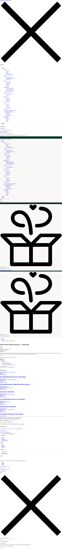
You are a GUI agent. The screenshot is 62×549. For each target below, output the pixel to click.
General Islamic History (9, 93)
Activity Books (8, 107)
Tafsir (7, 145)
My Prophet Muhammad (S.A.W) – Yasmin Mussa (13, 377)
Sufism (5, 154)
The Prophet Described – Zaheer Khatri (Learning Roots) (15, 384)
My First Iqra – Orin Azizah (7, 391)
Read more (1, 408)
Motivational (8, 101)
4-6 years (7, 105)
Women (5, 96)
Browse (3, 68)
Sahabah (7, 168)
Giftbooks (7, 97)
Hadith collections (9, 150)
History (5, 92)
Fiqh (7, 121)
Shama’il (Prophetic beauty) (10, 89)
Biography (7, 98)
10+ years (7, 177)
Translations (8, 70)
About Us (3, 123)
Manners (7, 119)
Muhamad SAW (6, 87)
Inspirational (8, 173)
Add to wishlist (2, 380)
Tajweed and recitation (9, 74)
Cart (2, 438)
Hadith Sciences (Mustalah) (10, 78)
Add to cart (1, 359)
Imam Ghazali (8, 82)
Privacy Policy (4, 439)
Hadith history (8, 79)
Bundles (7, 120)
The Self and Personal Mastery (8, 111)
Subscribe (10, 422)
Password (1, 539)
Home (3, 67)
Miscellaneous (6, 116)
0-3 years (1, 389)
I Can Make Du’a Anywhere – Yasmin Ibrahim (11, 414)
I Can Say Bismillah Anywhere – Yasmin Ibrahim (12, 399)
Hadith (5, 75)
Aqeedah (5, 182)
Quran (5, 69)
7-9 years (7, 106)
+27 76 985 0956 (8, 137)
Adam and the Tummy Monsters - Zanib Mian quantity (8, 357)
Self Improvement (8, 115)
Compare (1, 373)
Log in (6, 541)
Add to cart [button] (1, 378)
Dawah (7, 191)
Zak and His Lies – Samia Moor (8, 406)
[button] (31, 203)
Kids (4, 102)
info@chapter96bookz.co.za (4, 131)
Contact (3, 197)
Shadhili (7, 84)
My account (3, 446)
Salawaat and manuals (9, 91)
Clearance (10, 367)
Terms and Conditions (5, 440)
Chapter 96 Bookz (8, 364)
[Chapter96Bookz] (5, 0)
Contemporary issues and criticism (11, 110)
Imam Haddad (8, 83)
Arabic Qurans (8, 73)
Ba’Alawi (7, 159)
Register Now (11, 546)
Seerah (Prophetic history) (10, 88)
